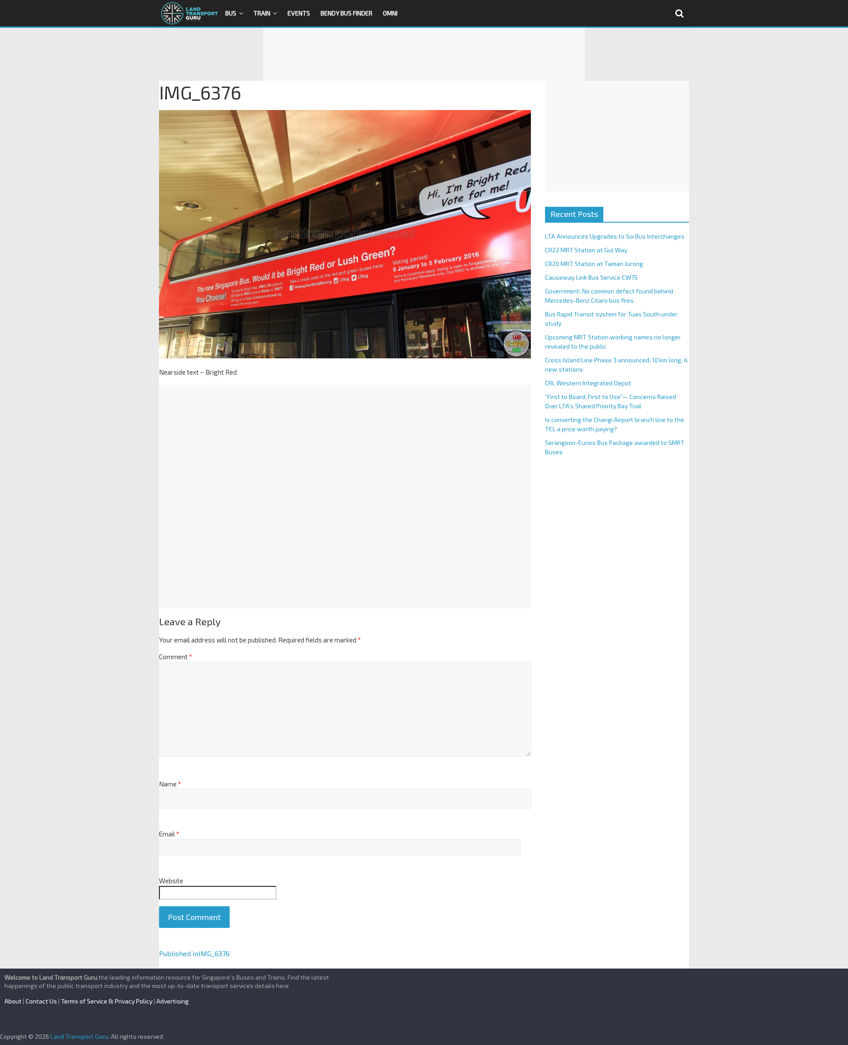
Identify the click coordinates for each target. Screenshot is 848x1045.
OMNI (390, 13)
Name (170, 784)
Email (169, 834)
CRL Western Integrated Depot (588, 383)
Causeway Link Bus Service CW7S (591, 277)
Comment (175, 657)
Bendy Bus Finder (346, 13)
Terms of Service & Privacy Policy (106, 1001)
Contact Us (41, 1001)
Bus (230, 13)
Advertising (172, 1001)
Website (171, 881)
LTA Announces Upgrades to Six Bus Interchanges (615, 236)
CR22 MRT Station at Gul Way (586, 250)
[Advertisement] (424, 54)
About (13, 1001)
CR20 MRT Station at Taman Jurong (594, 263)
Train (262, 13)
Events (299, 13)
